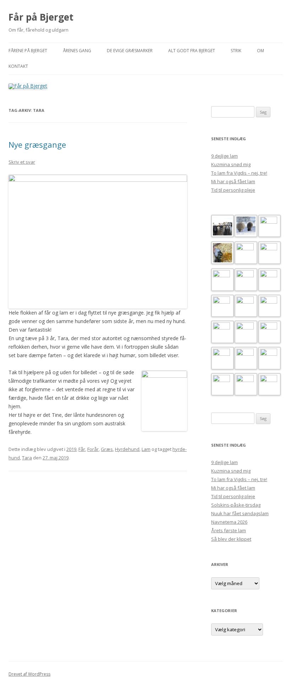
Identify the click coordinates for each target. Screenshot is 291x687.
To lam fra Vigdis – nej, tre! (239, 173)
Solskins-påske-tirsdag (235, 505)
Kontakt (18, 66)
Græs (107, 449)
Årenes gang (77, 51)
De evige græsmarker (130, 51)
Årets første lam (228, 530)
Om (260, 51)
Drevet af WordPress (29, 674)
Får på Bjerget (41, 17)
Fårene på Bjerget (28, 51)
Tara (27, 457)
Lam (146, 449)
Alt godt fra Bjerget (191, 51)
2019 (71, 449)
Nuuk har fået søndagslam (240, 513)
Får (81, 449)
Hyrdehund (127, 449)
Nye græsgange (37, 144)
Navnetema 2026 (229, 522)
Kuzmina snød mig (231, 164)
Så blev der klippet (231, 539)
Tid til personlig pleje (233, 190)
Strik (236, 51)
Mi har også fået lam (233, 181)
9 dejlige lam (224, 156)
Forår (93, 449)
